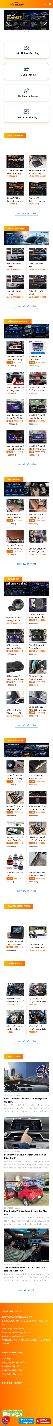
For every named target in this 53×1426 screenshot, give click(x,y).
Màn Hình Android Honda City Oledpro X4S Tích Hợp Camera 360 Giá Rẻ (15, 417)
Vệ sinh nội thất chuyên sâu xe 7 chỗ (37, 1000)
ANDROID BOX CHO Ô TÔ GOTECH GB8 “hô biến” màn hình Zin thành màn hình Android (37, 389)
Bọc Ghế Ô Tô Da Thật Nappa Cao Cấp (14, 516)
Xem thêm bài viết (26, 1290)
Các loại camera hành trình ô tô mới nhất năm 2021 (37, 946)
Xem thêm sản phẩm (26, 213)
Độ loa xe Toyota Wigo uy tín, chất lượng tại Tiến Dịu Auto (14, 712)
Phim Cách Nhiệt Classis (14, 265)
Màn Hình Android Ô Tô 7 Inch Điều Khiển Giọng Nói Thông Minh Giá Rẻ (15, 448)
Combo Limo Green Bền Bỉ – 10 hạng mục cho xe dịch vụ (15, 172)
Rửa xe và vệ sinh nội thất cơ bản (14, 1027)
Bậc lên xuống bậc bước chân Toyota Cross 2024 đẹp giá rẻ (37, 874)
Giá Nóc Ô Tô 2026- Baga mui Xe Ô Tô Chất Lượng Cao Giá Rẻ (15, 808)
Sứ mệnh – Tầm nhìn (12, 1374)
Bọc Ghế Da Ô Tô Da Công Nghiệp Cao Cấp (37, 516)
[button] (45, 22)
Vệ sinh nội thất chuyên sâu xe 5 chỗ (15, 1000)
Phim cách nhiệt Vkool (36, 292)
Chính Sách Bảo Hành (12, 1370)
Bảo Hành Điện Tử (10, 1366)
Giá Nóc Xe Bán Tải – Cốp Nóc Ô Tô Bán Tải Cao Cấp (37, 839)
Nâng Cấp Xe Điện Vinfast (14, 1362)
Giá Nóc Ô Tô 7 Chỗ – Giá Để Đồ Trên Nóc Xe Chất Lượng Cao (15, 839)
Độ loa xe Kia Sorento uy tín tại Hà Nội (14, 647)
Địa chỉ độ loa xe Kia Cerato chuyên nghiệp (37, 647)
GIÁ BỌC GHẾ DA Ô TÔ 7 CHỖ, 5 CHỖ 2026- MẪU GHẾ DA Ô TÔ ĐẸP (37, 550)
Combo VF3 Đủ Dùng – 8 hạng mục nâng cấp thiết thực (15, 200)
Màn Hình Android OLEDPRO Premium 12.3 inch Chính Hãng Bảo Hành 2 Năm (37, 448)
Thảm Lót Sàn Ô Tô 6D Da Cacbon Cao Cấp (37, 808)
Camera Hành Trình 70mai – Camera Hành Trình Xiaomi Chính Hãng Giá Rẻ (15, 943)
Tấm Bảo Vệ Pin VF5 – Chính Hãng (37, 172)
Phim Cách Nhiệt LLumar (14, 292)
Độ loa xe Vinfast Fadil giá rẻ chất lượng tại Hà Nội (36, 678)
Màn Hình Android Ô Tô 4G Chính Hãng (15, 358)
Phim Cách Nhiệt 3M (36, 265)
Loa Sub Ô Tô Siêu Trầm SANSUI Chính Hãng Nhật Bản (37, 616)
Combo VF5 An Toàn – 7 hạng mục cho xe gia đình (37, 200)
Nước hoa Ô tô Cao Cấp (15, 874)
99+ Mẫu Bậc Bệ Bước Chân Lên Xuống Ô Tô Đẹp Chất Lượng (36, 777)
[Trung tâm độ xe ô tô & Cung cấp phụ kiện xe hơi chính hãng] (17, 4)
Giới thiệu (6, 1358)
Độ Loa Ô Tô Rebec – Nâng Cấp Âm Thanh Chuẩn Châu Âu (15, 619)
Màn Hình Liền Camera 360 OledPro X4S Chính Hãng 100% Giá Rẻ (37, 358)
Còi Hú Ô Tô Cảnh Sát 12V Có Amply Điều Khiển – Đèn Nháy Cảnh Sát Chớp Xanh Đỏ (14, 777)
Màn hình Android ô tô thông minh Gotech (15, 389)
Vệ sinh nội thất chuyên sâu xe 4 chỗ (37, 1027)
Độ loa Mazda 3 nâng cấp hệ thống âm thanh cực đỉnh (15, 678)
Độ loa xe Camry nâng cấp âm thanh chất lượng (37, 708)
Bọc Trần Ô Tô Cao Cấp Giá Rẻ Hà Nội (15, 547)
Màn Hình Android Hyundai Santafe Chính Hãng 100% (37, 417)
